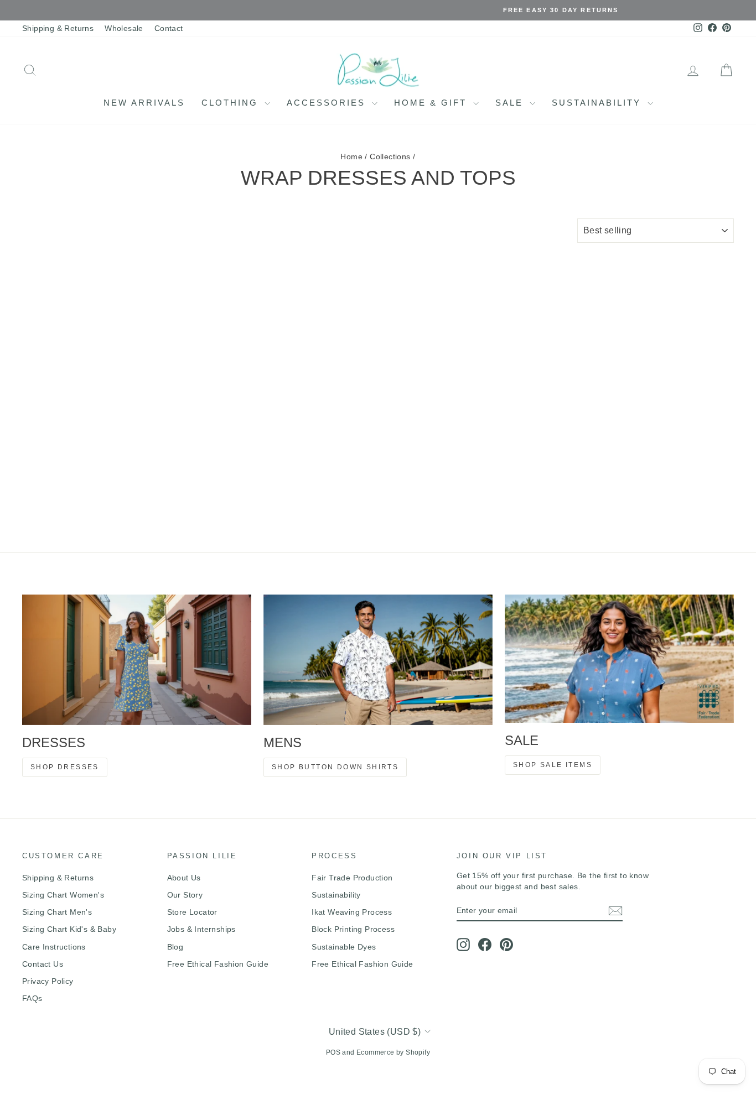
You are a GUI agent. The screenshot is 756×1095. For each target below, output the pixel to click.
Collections (390, 156)
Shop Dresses (64, 767)
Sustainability (598, 102)
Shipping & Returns (58, 28)
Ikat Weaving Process (352, 912)
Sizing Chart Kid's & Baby (69, 929)
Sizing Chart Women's (63, 894)
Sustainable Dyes (344, 946)
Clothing (231, 102)
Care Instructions (54, 946)
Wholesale (124, 28)
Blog (175, 946)
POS (333, 1052)
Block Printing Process (353, 929)
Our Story (185, 894)
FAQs (32, 998)
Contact (168, 28)
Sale (511, 102)
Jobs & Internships (201, 929)
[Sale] (619, 659)
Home (351, 156)
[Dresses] (136, 660)
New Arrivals (144, 102)
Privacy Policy (48, 981)
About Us (184, 877)
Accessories (328, 102)
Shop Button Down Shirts (335, 767)
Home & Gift (432, 102)
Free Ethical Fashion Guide (217, 964)
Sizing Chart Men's (57, 912)
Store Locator (192, 912)
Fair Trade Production (352, 877)
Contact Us (42, 964)
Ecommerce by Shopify (393, 1052)
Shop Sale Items (552, 765)
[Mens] (378, 660)
